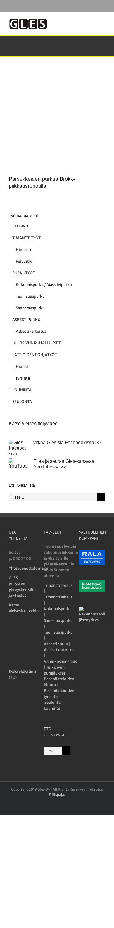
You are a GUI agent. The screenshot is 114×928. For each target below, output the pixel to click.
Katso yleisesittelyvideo (33, 423)
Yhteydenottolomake (28, 568)
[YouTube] (22, 633)
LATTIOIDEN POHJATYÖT (34, 354)
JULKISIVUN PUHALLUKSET (36, 343)
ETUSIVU (20, 226)
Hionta (22, 366)
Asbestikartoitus (31, 331)
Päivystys (24, 261)
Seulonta (52, 702)
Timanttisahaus (58, 597)
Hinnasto (24, 249)
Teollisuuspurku (30, 296)
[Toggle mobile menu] (103, 21)
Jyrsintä (23, 378)
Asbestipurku (56, 643)
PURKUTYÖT (23, 272)
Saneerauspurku (30, 308)
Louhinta (52, 708)
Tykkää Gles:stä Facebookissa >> (66, 442)
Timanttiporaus (58, 585)
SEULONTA (22, 401)
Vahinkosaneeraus (60, 661)
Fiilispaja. (57, 794)
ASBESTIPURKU (26, 319)
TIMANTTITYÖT (26, 237)
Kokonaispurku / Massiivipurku (44, 284)
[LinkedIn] (12, 645)
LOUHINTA (22, 389)
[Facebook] (12, 633)
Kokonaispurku (58, 608)
